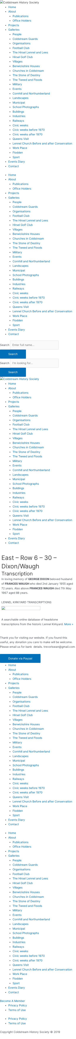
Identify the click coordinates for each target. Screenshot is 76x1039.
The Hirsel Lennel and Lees (30, 52)
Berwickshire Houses (26, 66)
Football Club (21, 48)
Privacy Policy (17, 1005)
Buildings (18, 111)
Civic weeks (20, 125)
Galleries (13, 29)
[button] (20, 658)
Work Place (20, 147)
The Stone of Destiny (26, 75)
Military (17, 84)
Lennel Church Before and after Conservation (42, 143)
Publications (20, 16)
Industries (19, 116)
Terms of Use (17, 1010)
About (12, 11)
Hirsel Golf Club (23, 57)
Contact (13, 166)
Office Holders (22, 20)
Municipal (19, 102)
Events (17, 88)
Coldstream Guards (25, 38)
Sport (16, 157)
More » (68, 624)
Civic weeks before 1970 (29, 129)
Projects (13, 25)
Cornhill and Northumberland (31, 93)
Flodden (18, 152)
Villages (17, 61)
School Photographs (26, 107)
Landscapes (20, 98)
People (17, 34)
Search (4, 345)
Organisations (21, 43)
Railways (18, 120)
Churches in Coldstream (28, 70)
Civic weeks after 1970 (28, 134)
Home (12, 7)
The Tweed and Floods (27, 79)
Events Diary (16, 161)
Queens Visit (21, 138)
